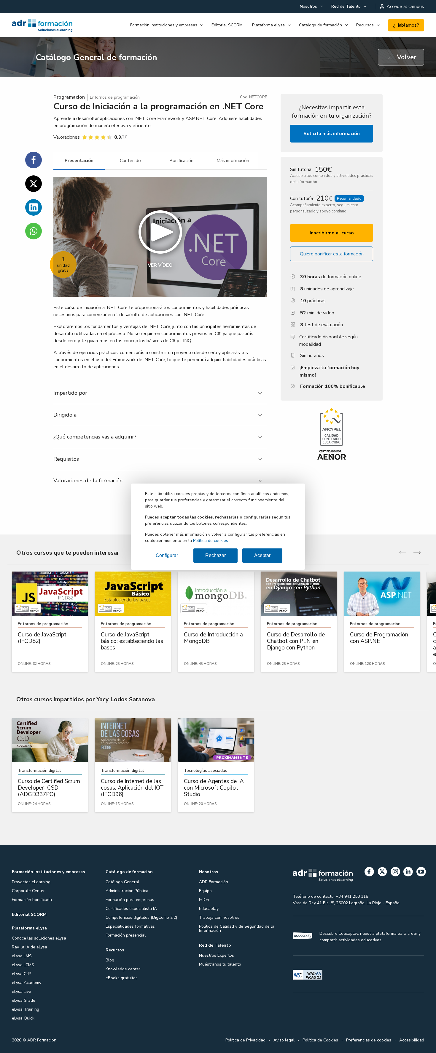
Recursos (365, 25)
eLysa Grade (23, 1000)
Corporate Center (28, 891)
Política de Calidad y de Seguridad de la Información (236, 928)
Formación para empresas (130, 899)
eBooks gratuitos (122, 978)
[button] (160, 237)
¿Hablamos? (406, 25)
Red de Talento (346, 6)
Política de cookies (210, 540)
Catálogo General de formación (96, 57)
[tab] (79, 161)
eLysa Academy (26, 982)
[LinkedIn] (408, 872)
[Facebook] (369, 872)
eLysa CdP (21, 974)
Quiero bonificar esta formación (332, 254)
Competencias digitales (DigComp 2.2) (141, 917)
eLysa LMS (22, 956)
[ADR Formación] (42, 25)
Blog (110, 960)
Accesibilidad (411, 1040)
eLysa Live (21, 991)
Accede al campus (405, 6)
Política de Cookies (320, 1040)
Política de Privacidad (245, 1040)
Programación (69, 97)
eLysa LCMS (23, 965)
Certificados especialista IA (131, 908)
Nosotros (308, 6)
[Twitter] (382, 872)
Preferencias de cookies (368, 1040)
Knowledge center (123, 969)
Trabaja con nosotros (219, 917)
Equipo (205, 891)
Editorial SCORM (227, 25)
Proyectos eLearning (31, 882)
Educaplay (209, 908)
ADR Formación (213, 882)
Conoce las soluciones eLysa (39, 938)
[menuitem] (311, 6)
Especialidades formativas (130, 926)
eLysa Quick (23, 1018)
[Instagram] (395, 872)
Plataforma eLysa (268, 25)
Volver (401, 57)
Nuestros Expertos (216, 955)
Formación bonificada (32, 899)
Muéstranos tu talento (220, 964)
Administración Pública (127, 891)
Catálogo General (122, 882)
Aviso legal (284, 1040)
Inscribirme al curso (332, 233)
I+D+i (204, 899)
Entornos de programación (115, 97)
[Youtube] (421, 872)
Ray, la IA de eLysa (29, 947)
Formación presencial (126, 935)
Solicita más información (331, 133)
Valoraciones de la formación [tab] (87, 480)
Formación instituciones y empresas (163, 25)
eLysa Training (25, 1009)
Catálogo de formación (320, 25)
